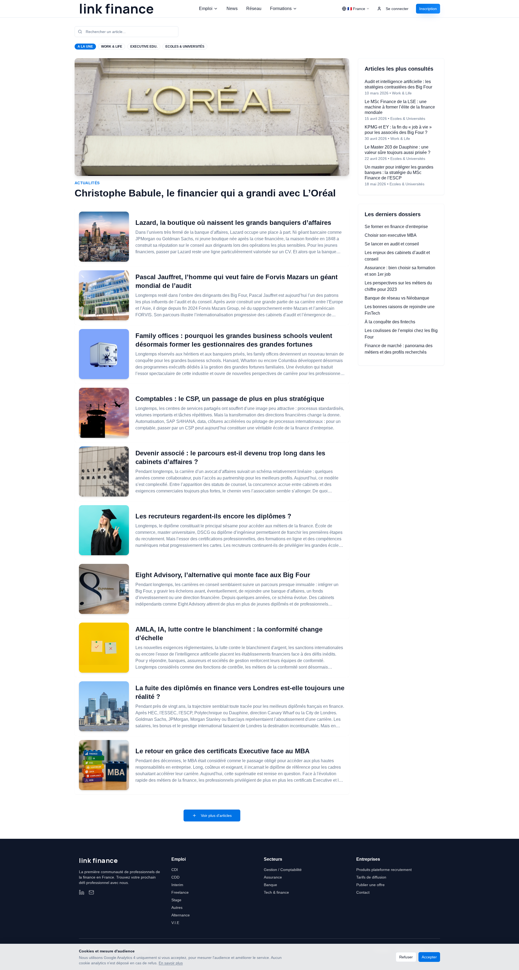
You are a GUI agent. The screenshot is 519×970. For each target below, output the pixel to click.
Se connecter (397, 8)
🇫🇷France (356, 8)
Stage (176, 900)
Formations (281, 8)
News (232, 8)
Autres (176, 907)
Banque (270, 885)
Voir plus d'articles (216, 815)
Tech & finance (276, 892)
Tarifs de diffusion (371, 877)
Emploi (205, 8)
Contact (363, 892)
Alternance (180, 915)
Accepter (429, 957)
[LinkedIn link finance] (81, 892)
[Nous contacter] (91, 892)
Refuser (406, 957)
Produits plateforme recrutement (384, 869)
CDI (174, 869)
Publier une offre (370, 885)
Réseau (253, 8)
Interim (177, 885)
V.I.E (175, 922)
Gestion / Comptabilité (283, 869)
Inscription (428, 8)
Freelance (180, 892)
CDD (175, 877)
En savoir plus (171, 963)
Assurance (273, 877)
